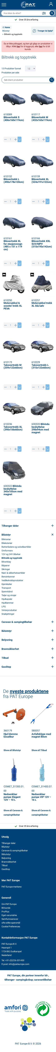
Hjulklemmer (8, 603)
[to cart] (19, 139)
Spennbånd (7, 591)
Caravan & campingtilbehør (15, 850)
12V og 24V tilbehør (11, 554)
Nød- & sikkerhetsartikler (13, 573)
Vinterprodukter (9, 610)
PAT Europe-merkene (11, 886)
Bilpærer (6, 565)
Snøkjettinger (8, 614)
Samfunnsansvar (10, 919)
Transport (6, 588)
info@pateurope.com (19, 964)
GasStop (6, 869)
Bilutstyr (5, 31)
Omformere (7, 550)
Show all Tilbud (39, 750)
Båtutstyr (6, 854)
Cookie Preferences (11, 926)
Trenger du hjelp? (45, 31)
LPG (4, 606)
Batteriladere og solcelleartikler (16, 547)
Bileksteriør (7, 543)
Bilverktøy (6, 561)
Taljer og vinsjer (9, 595)
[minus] (5, 139)
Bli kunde (6, 908)
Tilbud (4, 865)
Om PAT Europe (9, 904)
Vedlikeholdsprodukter (12, 580)
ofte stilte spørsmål (11, 922)
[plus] (16, 139)
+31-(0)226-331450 (14, 960)
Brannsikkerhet (9, 862)
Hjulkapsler (7, 599)
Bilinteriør (6, 539)
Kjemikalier (7, 584)
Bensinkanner (8, 576)
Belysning (6, 858)
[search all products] (52, 13)
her (18, 46)
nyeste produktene (29, 691)
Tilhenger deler (9, 843)
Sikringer (6, 569)
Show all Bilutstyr (12, 750)
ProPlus (5, 911)
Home (7, 27)
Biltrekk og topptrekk (12, 558)
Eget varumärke (9, 915)
